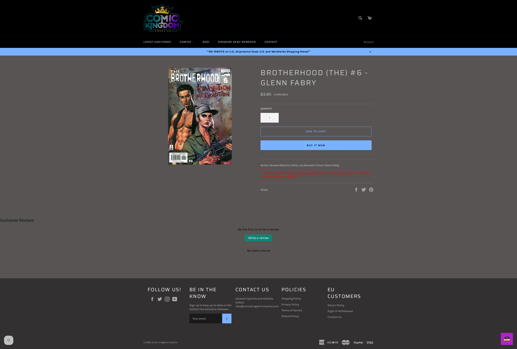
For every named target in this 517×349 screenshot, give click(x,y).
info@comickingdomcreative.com (257, 306)
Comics (186, 42)
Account (369, 41)
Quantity (266, 108)
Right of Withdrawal (340, 311)
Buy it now (316, 145)
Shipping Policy (291, 298)
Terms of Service (292, 310)
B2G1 (206, 42)
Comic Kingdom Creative (164, 342)
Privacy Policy (290, 304)
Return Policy (336, 305)
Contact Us (335, 317)
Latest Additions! (157, 42)
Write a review (258, 238)
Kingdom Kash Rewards (237, 42)
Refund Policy (290, 316)
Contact (271, 42)
